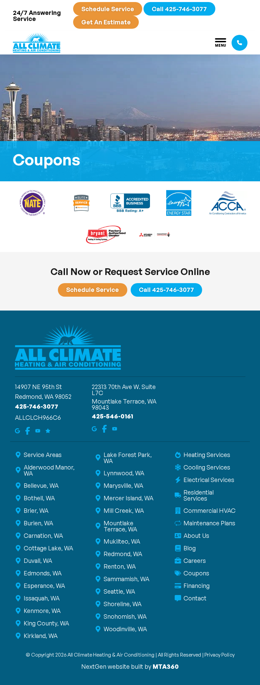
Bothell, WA (39, 498)
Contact (195, 598)
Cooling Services (206, 467)
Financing (196, 585)
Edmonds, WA (43, 573)
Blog (189, 548)
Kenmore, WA (42, 610)
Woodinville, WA (125, 629)
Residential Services (198, 495)
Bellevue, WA (41, 485)
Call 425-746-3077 (179, 9)
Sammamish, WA (126, 579)
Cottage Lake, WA (48, 548)
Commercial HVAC (209, 510)
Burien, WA (38, 523)
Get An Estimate (106, 22)
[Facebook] (27, 430)
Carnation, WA (43, 535)
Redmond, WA (123, 553)
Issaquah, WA (42, 598)
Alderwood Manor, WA (49, 470)
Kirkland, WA (41, 635)
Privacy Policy (219, 655)
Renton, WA (120, 566)
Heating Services (206, 454)
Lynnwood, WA (124, 473)
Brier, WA (36, 510)
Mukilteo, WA (122, 541)
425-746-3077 (36, 406)
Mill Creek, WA (124, 510)
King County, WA (46, 623)
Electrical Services (208, 479)
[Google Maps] (17, 430)
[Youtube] (37, 430)
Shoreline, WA (123, 604)
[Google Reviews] (47, 430)
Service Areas (43, 454)
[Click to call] (239, 43)
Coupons (196, 573)
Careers (194, 560)
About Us (196, 535)
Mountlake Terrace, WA (120, 526)
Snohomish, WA (125, 616)
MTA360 (166, 666)
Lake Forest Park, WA (128, 457)
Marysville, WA (123, 485)
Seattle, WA (119, 591)
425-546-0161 (112, 416)
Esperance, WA (44, 585)
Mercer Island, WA (128, 498)
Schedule (107, 9)
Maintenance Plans (209, 523)
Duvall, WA (38, 560)
